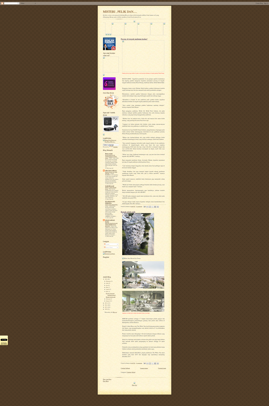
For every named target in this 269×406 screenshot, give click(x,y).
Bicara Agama (109, 153)
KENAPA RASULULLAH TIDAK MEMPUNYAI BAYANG (111, 225)
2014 (106, 279)
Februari (108, 299)
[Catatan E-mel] (144, 206)
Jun (107, 285)
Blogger (115, 312)
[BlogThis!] (150, 207)
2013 (106, 303)
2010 (106, 309)
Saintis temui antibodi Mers (111, 204)
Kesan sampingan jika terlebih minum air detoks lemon (111, 156)
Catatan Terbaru (125, 368)
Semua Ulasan (109, 247)
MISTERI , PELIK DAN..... (120, 11)
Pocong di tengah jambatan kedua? (111, 294)
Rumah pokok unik (110, 297)
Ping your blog (107, 379)
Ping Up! (134, 385)
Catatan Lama (162, 368)
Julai (107, 283)
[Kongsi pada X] (153, 207)
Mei (107, 287)
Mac (107, 291)
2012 (106, 305)
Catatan (107, 244)
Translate (115, 147)
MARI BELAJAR (109, 186)
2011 (106, 307)
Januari (108, 301)
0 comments (139, 206)
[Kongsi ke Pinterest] (158, 207)
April (107, 289)
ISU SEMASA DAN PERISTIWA (110, 202)
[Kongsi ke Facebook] (155, 207)
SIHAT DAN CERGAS (111, 170)
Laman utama (144, 368)
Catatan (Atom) (131, 372)
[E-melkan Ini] (147, 207)
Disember (108, 281)
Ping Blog (106, 381)
